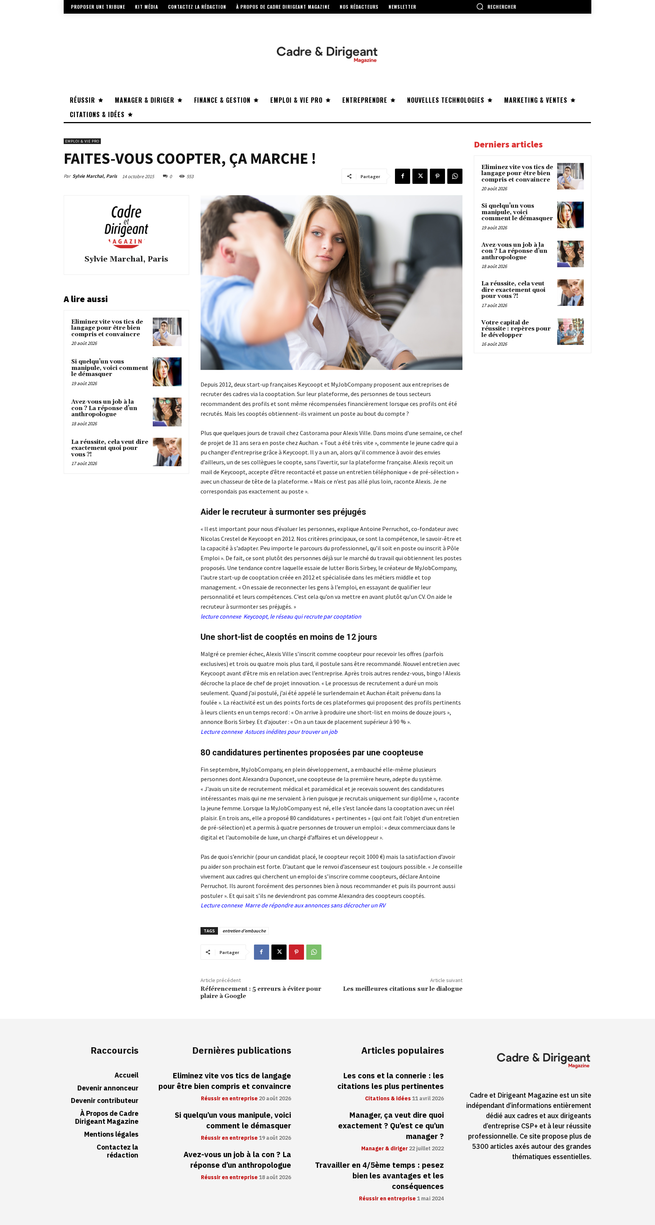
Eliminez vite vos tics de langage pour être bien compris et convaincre (107, 328)
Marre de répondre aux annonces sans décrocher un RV (315, 905)
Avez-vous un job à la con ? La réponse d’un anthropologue (104, 408)
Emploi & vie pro (82, 141)
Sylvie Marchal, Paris (94, 176)
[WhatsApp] (454, 176)
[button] (496, 6)
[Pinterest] (437, 176)
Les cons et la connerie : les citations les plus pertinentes (390, 1081)
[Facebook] (402, 176)
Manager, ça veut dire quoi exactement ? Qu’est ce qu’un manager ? (391, 1125)
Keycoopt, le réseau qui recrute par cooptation (302, 616)
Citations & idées (388, 1098)
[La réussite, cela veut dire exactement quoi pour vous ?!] (167, 452)
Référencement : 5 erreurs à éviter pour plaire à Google (261, 992)
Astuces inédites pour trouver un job (291, 731)
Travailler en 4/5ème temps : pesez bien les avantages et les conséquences (379, 1175)
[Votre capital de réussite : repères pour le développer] (570, 331)
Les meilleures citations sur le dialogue (402, 989)
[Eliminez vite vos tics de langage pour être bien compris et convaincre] (167, 332)
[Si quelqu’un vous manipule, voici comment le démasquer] (167, 371)
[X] (420, 176)
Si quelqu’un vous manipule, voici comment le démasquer (109, 368)
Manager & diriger (384, 1148)
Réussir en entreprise (229, 1098)
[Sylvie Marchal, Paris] (126, 226)
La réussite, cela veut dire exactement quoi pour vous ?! (109, 448)
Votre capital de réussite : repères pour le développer (516, 329)
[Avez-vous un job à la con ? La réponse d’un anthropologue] (167, 412)
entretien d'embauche (244, 931)
